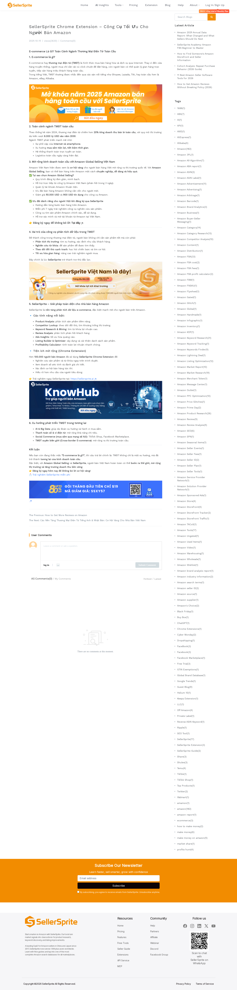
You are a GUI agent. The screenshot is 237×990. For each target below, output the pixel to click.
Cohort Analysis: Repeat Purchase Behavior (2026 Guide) (196, 67)
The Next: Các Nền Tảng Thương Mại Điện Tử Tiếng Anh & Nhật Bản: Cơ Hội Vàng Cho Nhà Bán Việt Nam (87, 520)
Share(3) (182, 756)
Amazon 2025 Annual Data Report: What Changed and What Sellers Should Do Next (195, 35)
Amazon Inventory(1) (188, 326)
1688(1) (181, 108)
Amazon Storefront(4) (189, 507)
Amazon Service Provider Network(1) (191, 479)
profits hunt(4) (185, 849)
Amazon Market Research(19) (193, 372)
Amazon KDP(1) (185, 332)
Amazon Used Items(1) (189, 541)
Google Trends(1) (186, 681)
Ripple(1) (182, 727)
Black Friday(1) (185, 611)
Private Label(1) (185, 716)
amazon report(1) (186, 814)
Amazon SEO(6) (185, 431)
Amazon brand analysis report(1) (195, 571)
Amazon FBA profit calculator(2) (195, 274)
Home (84, 5)
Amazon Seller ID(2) (188, 460)
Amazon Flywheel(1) (188, 291)
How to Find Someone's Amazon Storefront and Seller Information (195, 56)
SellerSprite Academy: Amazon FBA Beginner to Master (194, 46)
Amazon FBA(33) (186, 256)
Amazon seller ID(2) (188, 588)
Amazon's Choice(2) (188, 605)
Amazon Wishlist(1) (187, 565)
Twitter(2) (182, 791)
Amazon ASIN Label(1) (189, 178)
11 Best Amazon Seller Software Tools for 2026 (194, 77)
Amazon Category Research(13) (194, 233)
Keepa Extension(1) (187, 698)
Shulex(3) (182, 762)
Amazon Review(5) (187, 419)
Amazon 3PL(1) (185, 154)
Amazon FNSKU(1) (187, 285)
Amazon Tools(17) (186, 530)
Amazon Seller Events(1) (190, 448)
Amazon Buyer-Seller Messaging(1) (188, 220)
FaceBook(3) (184, 646)
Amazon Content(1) (188, 245)
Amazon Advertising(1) (189, 189)
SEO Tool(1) (183, 733)
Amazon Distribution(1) (190, 251)
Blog (167, 5)
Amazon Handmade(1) (189, 314)
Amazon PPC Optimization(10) (194, 396)
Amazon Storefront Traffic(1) (193, 518)
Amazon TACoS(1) (187, 524)
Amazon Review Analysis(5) (192, 425)
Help (181, 5)
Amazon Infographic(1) (189, 320)
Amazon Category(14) (189, 227)
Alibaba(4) (182, 143)
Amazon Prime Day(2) (189, 407)
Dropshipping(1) (186, 640)
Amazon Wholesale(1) (189, 559)
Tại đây (75, 222)
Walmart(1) (183, 797)
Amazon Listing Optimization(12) (195, 361)
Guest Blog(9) (184, 687)
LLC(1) (180, 704)
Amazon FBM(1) (185, 280)
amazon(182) (184, 809)
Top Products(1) (186, 785)
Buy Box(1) (183, 617)
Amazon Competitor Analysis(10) (195, 239)
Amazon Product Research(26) (194, 413)
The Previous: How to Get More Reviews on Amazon (58, 515)
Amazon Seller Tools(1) (189, 471)
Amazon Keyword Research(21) (194, 338)
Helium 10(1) (184, 692)
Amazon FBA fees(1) (188, 268)
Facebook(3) (184, 652)
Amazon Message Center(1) (192, 384)
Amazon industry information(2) (195, 576)
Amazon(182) (184, 149)
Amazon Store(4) (186, 501)
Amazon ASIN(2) (186, 172)
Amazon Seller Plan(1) (189, 465)
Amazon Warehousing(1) (190, 553)
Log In (209, 5)
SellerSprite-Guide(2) (189, 751)
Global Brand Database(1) (191, 675)
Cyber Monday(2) (186, 634)
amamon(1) (183, 803)
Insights (102, 5)
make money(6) (185, 832)
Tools (118, 5)
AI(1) (179, 120)
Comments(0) (67, 41)
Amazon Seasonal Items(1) (191, 442)
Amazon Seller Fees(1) (189, 454)
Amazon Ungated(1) (188, 536)
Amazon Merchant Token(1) (192, 378)
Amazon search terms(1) (190, 582)
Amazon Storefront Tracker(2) (194, 512)
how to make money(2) (190, 826)
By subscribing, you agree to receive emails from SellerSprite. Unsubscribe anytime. (120, 892)
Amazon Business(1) (188, 212)
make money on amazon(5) (192, 838)
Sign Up (219, 5)
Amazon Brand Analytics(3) (192, 207)
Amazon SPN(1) (185, 436)
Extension (151, 5)
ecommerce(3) (185, 820)
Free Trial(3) (183, 663)
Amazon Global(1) (187, 309)
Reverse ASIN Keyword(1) (190, 721)
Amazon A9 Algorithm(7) (190, 160)
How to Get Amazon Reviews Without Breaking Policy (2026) (194, 86)
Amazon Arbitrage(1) (188, 195)
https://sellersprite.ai (82, 378)
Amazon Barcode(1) (188, 201)
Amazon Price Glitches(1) (191, 401)
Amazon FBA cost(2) (188, 262)
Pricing (133, 5)
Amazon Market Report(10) (192, 367)
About (194, 5)
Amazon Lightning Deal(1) (191, 355)
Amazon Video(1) (186, 547)
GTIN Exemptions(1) (188, 669)
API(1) (180, 125)
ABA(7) (180, 114)
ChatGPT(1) (183, 623)
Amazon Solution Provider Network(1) (192, 488)
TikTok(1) (182, 774)
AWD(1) (181, 131)
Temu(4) (181, 768)
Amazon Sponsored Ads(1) (191, 495)
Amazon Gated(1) (186, 297)
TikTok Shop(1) (185, 780)
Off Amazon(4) (185, 710)
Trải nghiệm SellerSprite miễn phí (51, 474)
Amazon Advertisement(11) (191, 183)
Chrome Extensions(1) (189, 629)
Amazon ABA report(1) (189, 166)
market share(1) (186, 843)
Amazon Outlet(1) (186, 390)
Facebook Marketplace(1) (191, 658)
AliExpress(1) (184, 137)
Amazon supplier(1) (187, 600)
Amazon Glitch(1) (186, 303)
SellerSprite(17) (185, 739)
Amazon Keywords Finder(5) (192, 349)
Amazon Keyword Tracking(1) (193, 343)
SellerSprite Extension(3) (191, 745)
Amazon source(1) (187, 594)
